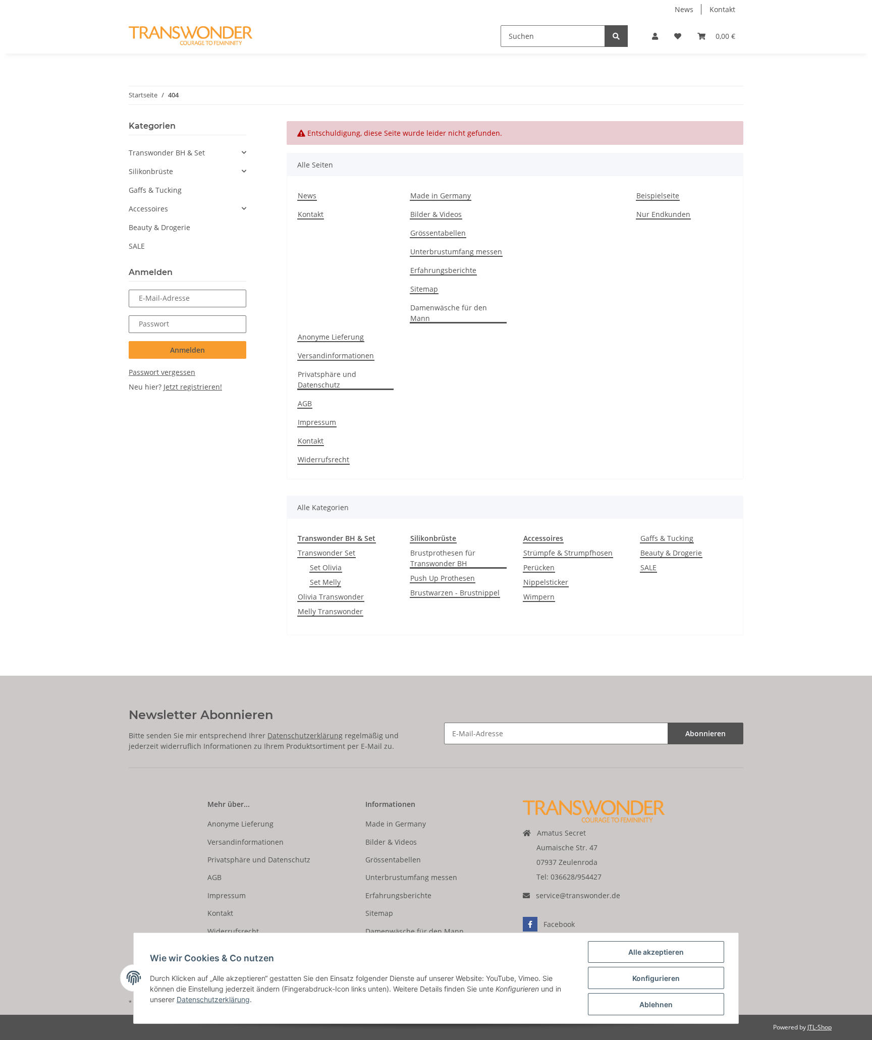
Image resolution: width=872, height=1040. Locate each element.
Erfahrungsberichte (443, 270)
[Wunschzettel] (677, 36)
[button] (655, 36)
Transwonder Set (326, 553)
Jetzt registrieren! (193, 387)
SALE (648, 567)
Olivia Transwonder (331, 596)
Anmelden (187, 350)
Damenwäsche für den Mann (448, 313)
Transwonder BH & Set (167, 152)
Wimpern (539, 596)
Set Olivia (326, 567)
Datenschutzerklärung (305, 735)
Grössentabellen (438, 233)
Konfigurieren (656, 978)
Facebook (559, 924)
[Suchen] (616, 36)
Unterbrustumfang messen (456, 251)
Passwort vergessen (162, 372)
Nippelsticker (545, 582)
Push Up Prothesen (442, 578)
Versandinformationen (336, 355)
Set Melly (325, 582)
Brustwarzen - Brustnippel (455, 592)
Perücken (539, 567)
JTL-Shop (819, 1027)
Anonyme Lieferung (331, 337)
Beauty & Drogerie (671, 553)
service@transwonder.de (578, 895)
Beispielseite (657, 195)
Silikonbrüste (151, 171)
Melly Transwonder (330, 611)
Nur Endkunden (663, 214)
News (684, 9)
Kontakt (722, 9)
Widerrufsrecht (323, 459)
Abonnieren (705, 733)
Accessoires (148, 208)
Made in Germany (440, 195)
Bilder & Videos (436, 214)
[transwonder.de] (190, 36)
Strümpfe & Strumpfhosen (568, 553)
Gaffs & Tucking (666, 538)
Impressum (317, 422)
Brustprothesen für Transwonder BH (442, 558)
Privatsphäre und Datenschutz (327, 379)
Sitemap (424, 289)
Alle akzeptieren (656, 952)
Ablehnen (656, 1004)
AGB (305, 403)
